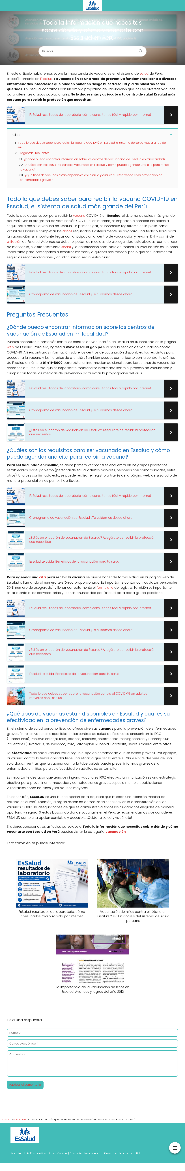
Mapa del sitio (93, 1153)
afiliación (14, 241)
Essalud (46, 78)
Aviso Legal (17, 1153)
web (10, 347)
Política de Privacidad (41, 1153)
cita (42, 577)
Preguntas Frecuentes (34, 153)
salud (144, 73)
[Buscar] (139, 49)
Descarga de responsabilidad (123, 1153)
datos (67, 231)
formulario (104, 587)
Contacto (76, 1153)
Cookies (62, 1153)
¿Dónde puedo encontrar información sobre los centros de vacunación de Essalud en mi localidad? (94, 159)
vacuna (79, 215)
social (66, 247)
